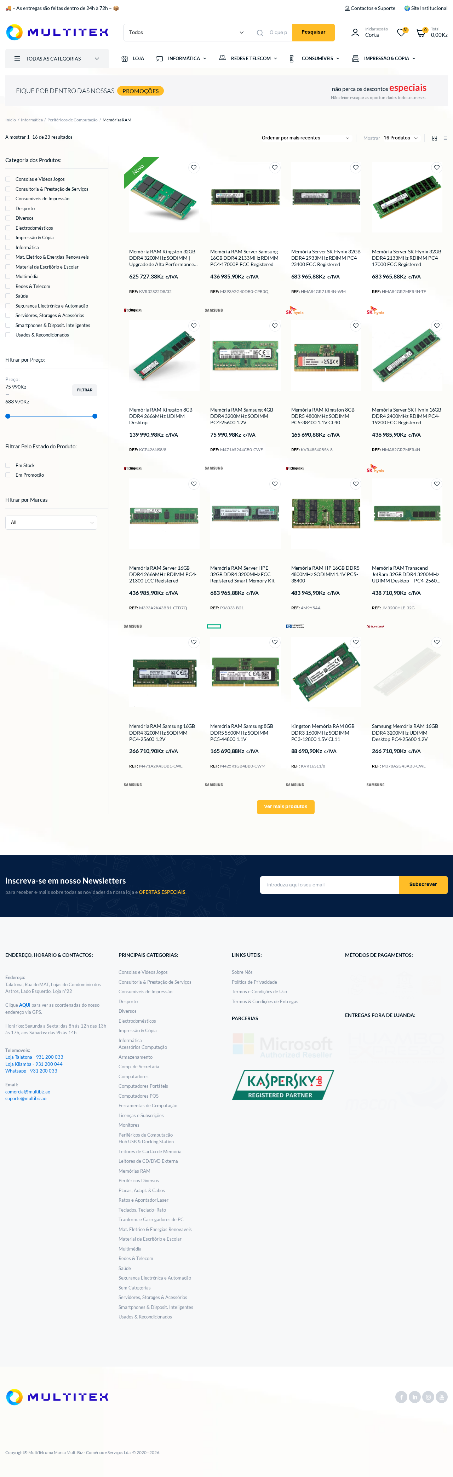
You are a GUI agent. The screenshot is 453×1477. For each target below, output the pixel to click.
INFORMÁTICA (184, 58)
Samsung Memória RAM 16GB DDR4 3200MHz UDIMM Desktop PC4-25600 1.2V (405, 732)
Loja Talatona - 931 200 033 (34, 1057)
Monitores (129, 1125)
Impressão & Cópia (35, 237)
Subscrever (423, 884)
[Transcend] (375, 626)
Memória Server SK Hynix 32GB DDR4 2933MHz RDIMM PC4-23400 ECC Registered (326, 257)
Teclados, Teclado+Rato (142, 1210)
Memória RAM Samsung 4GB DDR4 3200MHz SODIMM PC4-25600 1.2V (241, 416)
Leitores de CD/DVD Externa (148, 1161)
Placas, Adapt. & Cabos (142, 1190)
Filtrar (84, 390)
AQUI (25, 1005)
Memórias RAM (134, 1171)
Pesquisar (314, 32)
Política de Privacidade (254, 982)
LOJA (138, 58)
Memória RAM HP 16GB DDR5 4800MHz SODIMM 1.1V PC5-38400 (325, 574)
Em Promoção (30, 475)
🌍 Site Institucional (426, 8)
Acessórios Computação (143, 1047)
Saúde (22, 296)
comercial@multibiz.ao (27, 1091)
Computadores (134, 1076)
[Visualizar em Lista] (445, 138)
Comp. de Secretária (139, 1066)
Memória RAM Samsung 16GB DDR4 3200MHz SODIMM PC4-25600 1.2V (162, 732)
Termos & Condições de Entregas (265, 1001)
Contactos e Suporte (373, 8)
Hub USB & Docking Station (146, 1141)
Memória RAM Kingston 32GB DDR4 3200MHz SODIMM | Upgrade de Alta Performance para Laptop (162, 261)
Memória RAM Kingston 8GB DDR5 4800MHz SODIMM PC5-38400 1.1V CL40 (323, 416)
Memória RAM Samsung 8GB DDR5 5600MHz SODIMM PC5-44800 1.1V (241, 732)
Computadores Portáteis (143, 1086)
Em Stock (25, 465)
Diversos (25, 218)
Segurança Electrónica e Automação (52, 306)
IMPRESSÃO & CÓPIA (386, 58)
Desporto (25, 208)
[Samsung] (214, 310)
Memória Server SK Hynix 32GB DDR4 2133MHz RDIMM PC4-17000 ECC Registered (406, 257)
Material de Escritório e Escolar (47, 267)
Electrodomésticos (34, 228)
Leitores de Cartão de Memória (150, 1151)
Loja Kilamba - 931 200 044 (34, 1064)
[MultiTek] (57, 32)
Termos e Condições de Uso (259, 991)
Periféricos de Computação (72, 119)
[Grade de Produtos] (434, 138)
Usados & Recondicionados (42, 335)
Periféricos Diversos (139, 1180)
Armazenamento (136, 1057)
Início (10, 119)
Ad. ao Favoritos (194, 167)
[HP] (295, 626)
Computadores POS (139, 1096)
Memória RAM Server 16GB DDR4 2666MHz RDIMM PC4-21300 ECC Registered (162, 574)
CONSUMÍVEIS (317, 58)
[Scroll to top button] (437, 1461)
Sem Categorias (135, 1288)
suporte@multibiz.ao (25, 1098)
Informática (32, 119)
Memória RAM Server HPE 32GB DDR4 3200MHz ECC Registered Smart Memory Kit (242, 574)
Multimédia (27, 276)
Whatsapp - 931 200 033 (31, 1071)
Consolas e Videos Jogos (40, 179)
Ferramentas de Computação (148, 1105)
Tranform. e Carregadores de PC (151, 1219)
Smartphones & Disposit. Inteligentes (53, 325)
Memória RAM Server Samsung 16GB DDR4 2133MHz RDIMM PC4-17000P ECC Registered (244, 257)
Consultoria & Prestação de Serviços (52, 189)
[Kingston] (133, 309)
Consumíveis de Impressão (42, 198)
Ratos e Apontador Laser (143, 1200)
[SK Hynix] (295, 310)
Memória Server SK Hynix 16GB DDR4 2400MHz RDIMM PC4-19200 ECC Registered (406, 416)
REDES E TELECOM (251, 58)
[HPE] (214, 627)
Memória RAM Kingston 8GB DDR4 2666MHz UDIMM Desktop (161, 416)
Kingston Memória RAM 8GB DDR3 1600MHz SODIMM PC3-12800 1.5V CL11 (323, 732)
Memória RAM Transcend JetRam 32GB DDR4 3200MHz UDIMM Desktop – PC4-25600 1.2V (405, 577)
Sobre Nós (242, 972)
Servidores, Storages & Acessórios (50, 315)
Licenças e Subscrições (141, 1115)
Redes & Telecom (33, 286)
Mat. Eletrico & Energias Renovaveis (52, 257)
